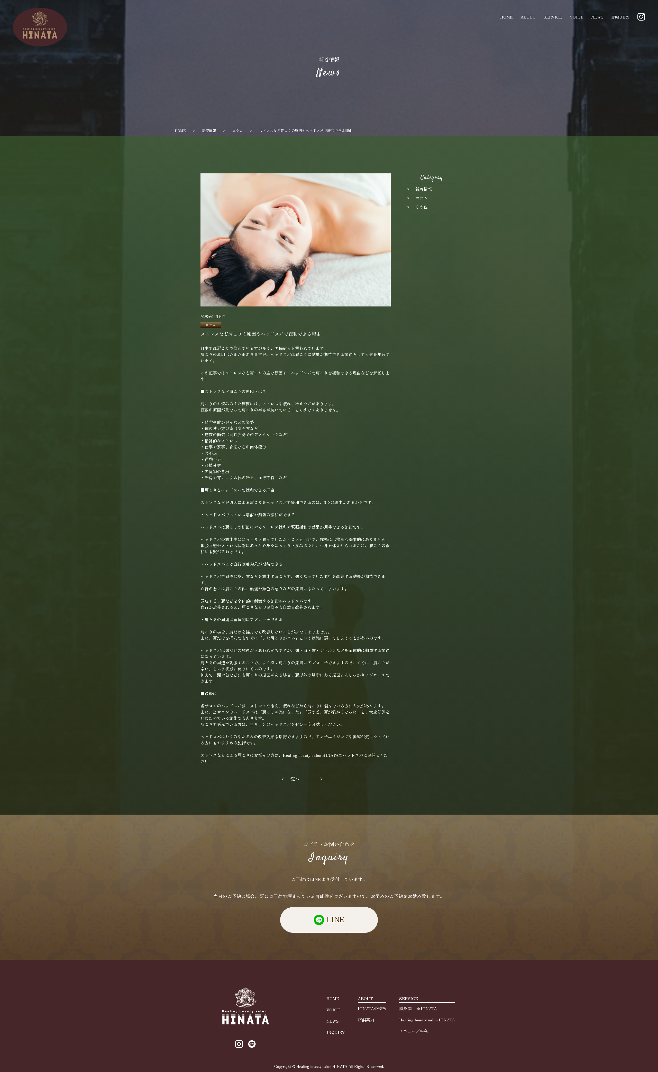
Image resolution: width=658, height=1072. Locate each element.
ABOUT (528, 17)
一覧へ (293, 779)
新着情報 (209, 130)
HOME (506, 17)
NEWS (597, 17)
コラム (237, 130)
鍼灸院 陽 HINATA (418, 1008)
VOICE (576, 17)
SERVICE (552, 17)
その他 (421, 207)
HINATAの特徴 (372, 1008)
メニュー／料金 (413, 1031)
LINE (335, 919)
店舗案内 (366, 1020)
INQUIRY (620, 17)
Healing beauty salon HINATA (427, 1020)
